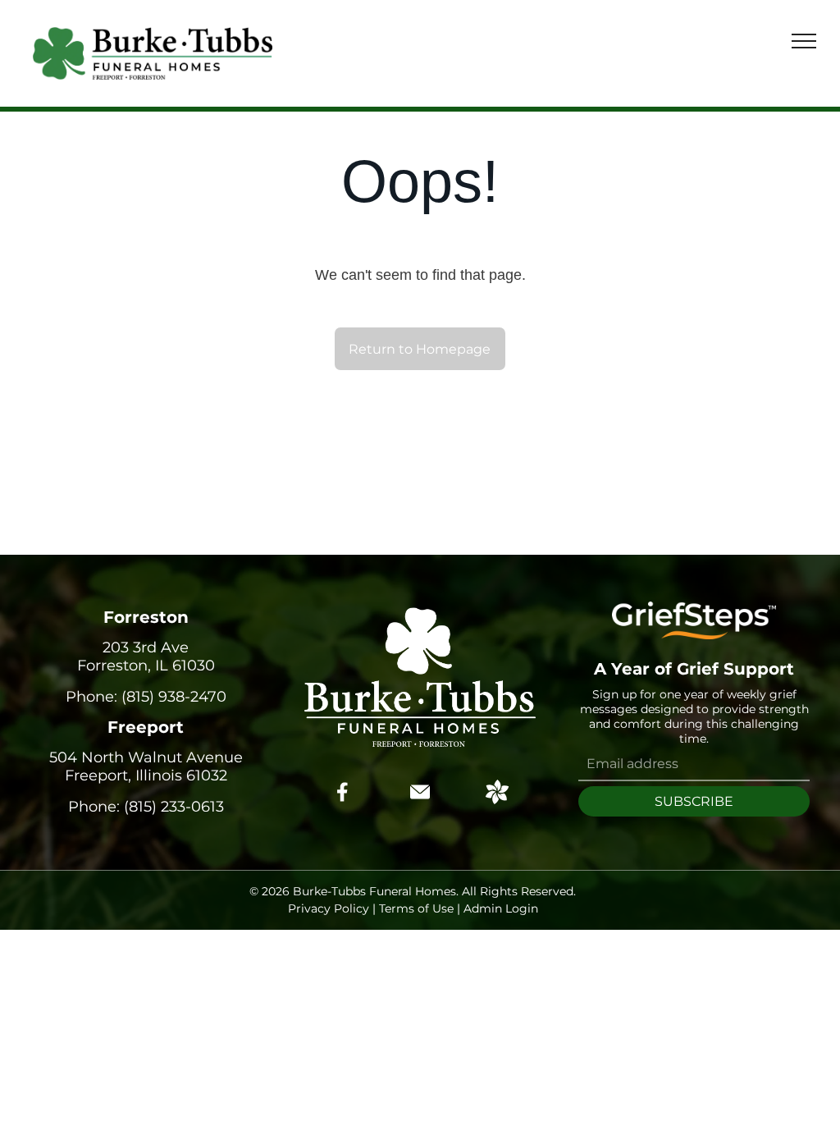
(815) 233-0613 (174, 807)
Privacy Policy (328, 908)
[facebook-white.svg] (342, 803)
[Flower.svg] (497, 799)
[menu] (804, 41)
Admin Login (500, 908)
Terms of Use (416, 908)
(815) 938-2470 (173, 697)
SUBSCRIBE (694, 801)
